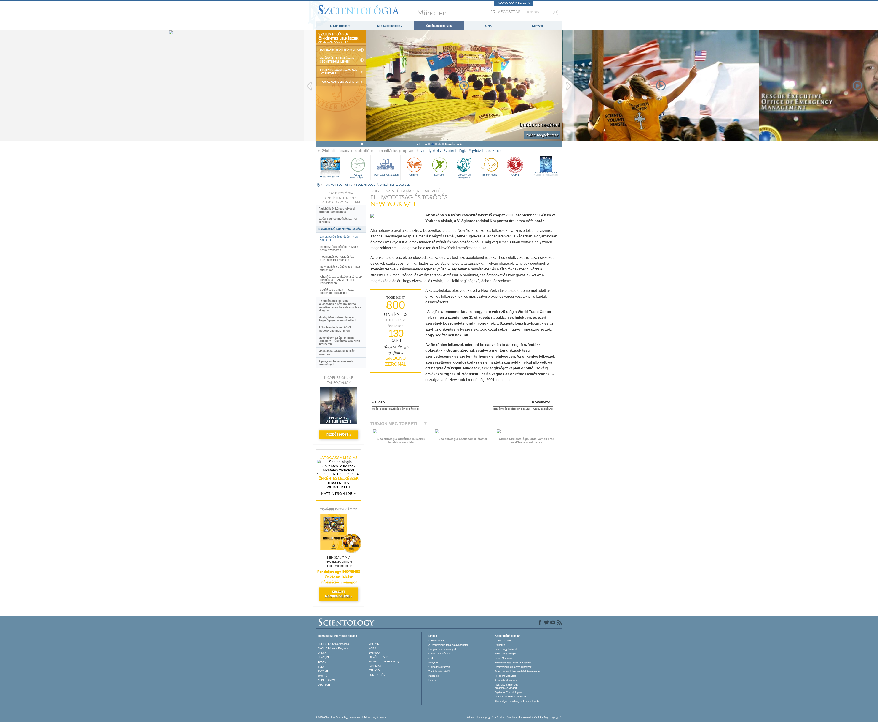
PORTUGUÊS (377, 674)
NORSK (373, 648)
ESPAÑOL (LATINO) (380, 657)
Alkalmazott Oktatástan (386, 174)
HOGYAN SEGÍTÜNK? (338, 185)
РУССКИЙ (324, 671)
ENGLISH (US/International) (333, 644)
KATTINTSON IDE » (338, 494)
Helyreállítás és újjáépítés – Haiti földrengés (340, 268)
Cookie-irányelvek (507, 717)
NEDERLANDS (326, 680)
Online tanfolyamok (439, 666)
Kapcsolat (433, 675)
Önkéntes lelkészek (439, 25)
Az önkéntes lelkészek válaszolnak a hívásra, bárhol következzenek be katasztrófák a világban (340, 305)
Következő (452, 144)
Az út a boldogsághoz (358, 175)
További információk (439, 671)
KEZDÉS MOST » (338, 434)
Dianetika (500, 644)
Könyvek (538, 25)
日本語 (321, 666)
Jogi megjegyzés (553, 717)
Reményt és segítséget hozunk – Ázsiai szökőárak (340, 248)
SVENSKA (374, 652)
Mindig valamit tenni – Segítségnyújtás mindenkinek (338, 319)
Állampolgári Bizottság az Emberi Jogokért (518, 701)
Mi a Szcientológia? (389, 25)
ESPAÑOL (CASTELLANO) (384, 661)
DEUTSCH (324, 684)
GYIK (488, 25)
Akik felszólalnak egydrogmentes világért (506, 686)
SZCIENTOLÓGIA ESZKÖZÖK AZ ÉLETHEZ (338, 72)
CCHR (515, 174)
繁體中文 (323, 675)
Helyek (432, 680)
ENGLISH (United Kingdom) (333, 648)
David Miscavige (504, 658)
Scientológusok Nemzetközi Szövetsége (517, 671)
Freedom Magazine (546, 173)
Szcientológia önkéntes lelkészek (513, 666)
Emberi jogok (489, 174)
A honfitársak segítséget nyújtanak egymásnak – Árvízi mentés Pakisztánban (341, 280)
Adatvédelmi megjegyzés (481, 717)
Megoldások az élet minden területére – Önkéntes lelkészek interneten (339, 341)
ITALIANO (374, 670)
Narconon (439, 174)
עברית (322, 662)
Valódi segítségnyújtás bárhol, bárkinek (338, 220)
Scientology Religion (506, 653)
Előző (423, 144)
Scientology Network (506, 649)
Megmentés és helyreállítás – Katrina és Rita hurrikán (338, 258)
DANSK (322, 652)
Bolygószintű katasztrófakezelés (339, 229)
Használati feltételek (530, 717)
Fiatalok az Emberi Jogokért (510, 696)
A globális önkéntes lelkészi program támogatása (337, 210)
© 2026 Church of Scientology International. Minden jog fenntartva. (352, 717)
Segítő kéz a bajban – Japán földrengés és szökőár (337, 291)
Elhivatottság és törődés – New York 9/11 (339, 238)
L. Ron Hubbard (340, 25)
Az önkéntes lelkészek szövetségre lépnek (337, 60)
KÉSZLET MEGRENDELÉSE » (338, 594)
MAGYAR (374, 644)
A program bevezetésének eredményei (336, 363)
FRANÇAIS (324, 657)
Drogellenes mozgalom (464, 175)
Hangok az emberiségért (442, 649)
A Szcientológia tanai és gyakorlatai (448, 644)
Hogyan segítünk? (330, 176)
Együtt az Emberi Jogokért (509, 692)
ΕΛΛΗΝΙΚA (375, 666)
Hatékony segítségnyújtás (340, 50)
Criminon (414, 174)
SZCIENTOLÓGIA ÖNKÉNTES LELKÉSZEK (383, 185)
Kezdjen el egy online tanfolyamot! (513, 662)
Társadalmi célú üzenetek (339, 82)
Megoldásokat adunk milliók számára (337, 352)
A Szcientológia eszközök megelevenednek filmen (335, 329)
